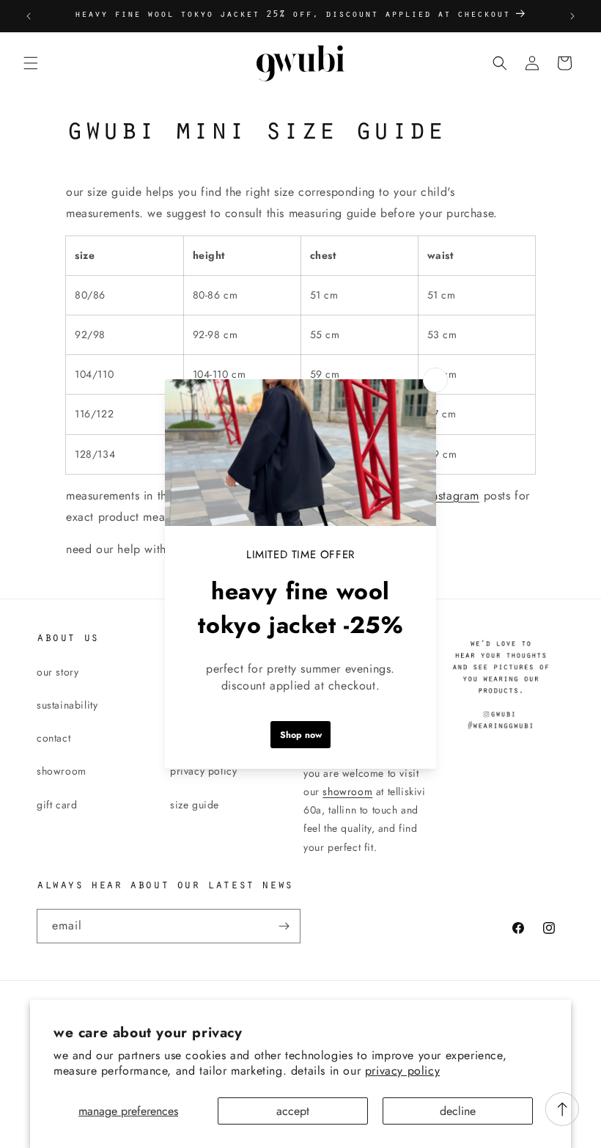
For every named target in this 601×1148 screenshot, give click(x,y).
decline (458, 1111)
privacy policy (402, 1070)
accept (292, 1111)
